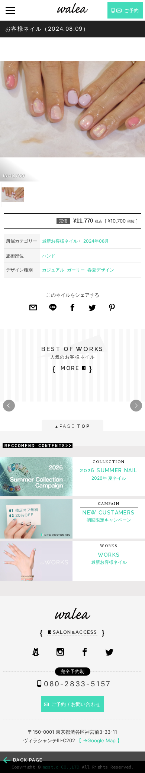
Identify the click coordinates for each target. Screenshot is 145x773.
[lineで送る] (53, 310)
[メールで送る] (33, 310)
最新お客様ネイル (60, 241)
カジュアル (53, 270)
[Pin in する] (112, 310)
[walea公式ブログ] (35, 652)
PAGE (72, 426)
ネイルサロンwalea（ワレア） (72, 8)
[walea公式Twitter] (109, 652)
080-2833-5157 (77, 684)
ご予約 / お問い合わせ (75, 704)
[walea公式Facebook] (85, 652)
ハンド (48, 256)
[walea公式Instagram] (60, 652)
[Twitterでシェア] (92, 310)
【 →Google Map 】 (99, 740)
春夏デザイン (100, 270)
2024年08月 (96, 241)
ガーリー (76, 270)
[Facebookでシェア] (72, 310)
